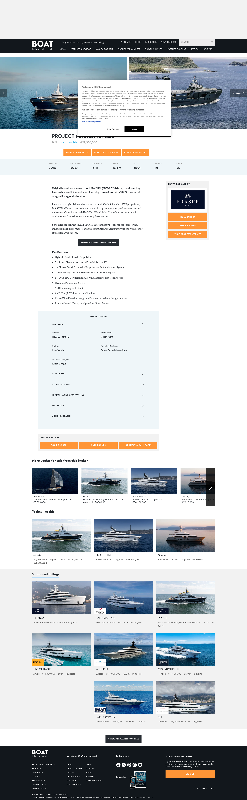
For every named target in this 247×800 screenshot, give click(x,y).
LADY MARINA (105, 618)
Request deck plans (106, 152)
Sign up (190, 774)
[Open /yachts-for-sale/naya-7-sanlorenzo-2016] (203, 481)
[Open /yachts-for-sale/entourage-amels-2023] (61, 649)
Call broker (98, 445)
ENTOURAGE (42, 669)
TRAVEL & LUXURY (153, 49)
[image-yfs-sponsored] (38, 613)
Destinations (73, 776)
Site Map (90, 776)
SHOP (137, 42)
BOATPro (90, 768)
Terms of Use (38, 780)
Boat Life (71, 780)
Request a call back (138, 445)
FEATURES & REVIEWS (80, 49)
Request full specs (77, 152)
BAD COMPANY (105, 717)
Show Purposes (113, 129)
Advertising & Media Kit (44, 764)
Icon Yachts (69, 142)
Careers (36, 776)
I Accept (134, 129)
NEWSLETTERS (168, 42)
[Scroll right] (210, 487)
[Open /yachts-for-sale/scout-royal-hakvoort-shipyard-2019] (104, 481)
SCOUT (87, 496)
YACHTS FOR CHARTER (129, 49)
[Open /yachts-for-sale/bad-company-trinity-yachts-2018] (123, 697)
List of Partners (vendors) (91, 122)
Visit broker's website (188, 234)
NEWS (62, 49)
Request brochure (135, 152)
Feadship (100, 622)
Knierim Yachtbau (42, 499)
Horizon (162, 673)
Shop (88, 772)
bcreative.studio (94, 780)
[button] (3, 93)
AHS (160, 717)
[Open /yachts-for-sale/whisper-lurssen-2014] (123, 649)
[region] (124, 108)
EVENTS (195, 49)
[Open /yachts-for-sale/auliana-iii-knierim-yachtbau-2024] (55, 481)
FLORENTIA (139, 496)
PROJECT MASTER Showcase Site (98, 242)
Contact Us (37, 772)
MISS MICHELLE (168, 669)
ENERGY (39, 618)
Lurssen (99, 673)
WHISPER (102, 669)
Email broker (59, 445)
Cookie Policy (39, 784)
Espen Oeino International (114, 350)
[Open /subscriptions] (135, 780)
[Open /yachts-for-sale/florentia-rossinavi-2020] (154, 481)
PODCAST (125, 42)
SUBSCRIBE (151, 42)
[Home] (44, 46)
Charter (70, 772)
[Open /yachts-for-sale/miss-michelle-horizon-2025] (185, 649)
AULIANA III (40, 496)
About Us (36, 768)
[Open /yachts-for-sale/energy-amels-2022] (61, 597)
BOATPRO (208, 49)
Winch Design (59, 363)
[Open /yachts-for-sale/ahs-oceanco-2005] (185, 697)
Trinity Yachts (102, 721)
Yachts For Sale (74, 768)
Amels (36, 622)
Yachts (70, 764)
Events (89, 764)
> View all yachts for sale (123, 739)
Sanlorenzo (187, 499)
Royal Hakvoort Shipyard (95, 499)
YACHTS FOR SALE (104, 49)
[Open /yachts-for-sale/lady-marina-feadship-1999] (123, 597)
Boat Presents (74, 784)
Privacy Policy (39, 788)
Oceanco (162, 721)
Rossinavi (137, 499)
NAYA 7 (186, 496)
